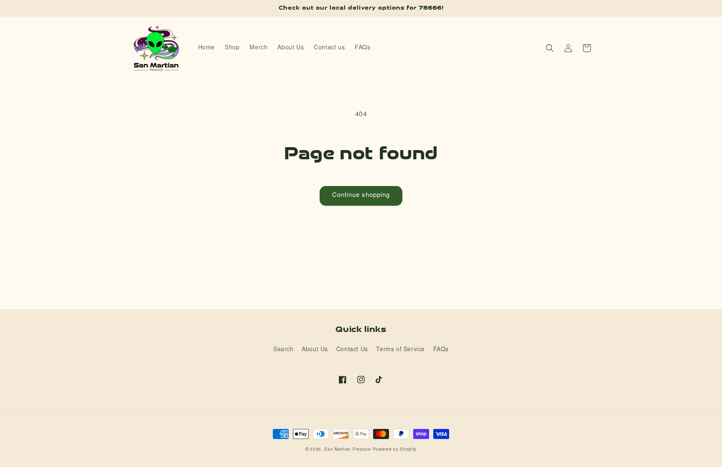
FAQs (441, 350)
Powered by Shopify (395, 450)
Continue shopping (361, 195)
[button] (550, 48)
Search (283, 350)
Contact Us (352, 350)
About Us (315, 350)
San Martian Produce (347, 450)
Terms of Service (400, 350)
